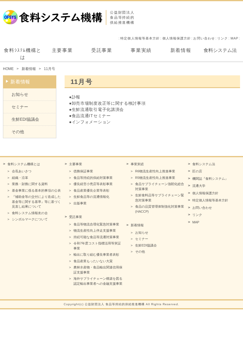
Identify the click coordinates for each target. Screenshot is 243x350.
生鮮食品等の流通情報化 (91, 196)
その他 (18, 131)
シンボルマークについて (30, 219)
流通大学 (198, 185)
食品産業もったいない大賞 (93, 261)
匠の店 (197, 171)
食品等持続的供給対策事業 (93, 177)
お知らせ (20, 94)
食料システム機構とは (23, 164)
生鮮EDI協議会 (25, 119)
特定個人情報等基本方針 (140, 38)
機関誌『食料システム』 (210, 178)
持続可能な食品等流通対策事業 (96, 237)
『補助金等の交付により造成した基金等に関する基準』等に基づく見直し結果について (36, 201)
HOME (8, 69)
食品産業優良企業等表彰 (91, 190)
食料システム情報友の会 (30, 213)
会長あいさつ (21, 171)
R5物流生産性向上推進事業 (155, 177)
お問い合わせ (204, 38)
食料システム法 (220, 50)
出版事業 (80, 203)
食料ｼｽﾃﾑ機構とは (22, 54)
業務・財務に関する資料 (30, 184)
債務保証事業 (83, 171)
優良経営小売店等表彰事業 (93, 184)
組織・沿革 (20, 177)
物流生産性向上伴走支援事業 (94, 230)
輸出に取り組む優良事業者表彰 (96, 254)
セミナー (20, 106)
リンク (222, 38)
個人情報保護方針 (176, 38)
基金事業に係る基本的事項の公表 (36, 190)
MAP (234, 38)
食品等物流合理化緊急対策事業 (96, 224)
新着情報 (180, 50)
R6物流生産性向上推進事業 (155, 171)
